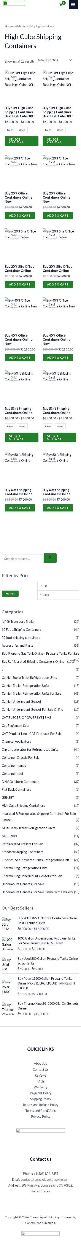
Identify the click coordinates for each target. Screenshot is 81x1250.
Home (9, 26)
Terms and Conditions (40, 1110)
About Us (40, 1063)
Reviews (40, 1075)
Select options (16, 141)
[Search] (50, 558)
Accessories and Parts (17, 645)
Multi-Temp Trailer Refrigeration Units (28, 828)
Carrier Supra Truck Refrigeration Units (29, 677)
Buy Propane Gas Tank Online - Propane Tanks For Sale (40, 653)
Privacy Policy (40, 1116)
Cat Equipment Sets (15, 725)
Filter (10, 593)
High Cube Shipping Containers (23, 805)
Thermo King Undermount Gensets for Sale (32, 876)
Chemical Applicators (16, 741)
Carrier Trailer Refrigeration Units (25, 685)
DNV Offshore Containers (20, 782)
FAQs (40, 1081)
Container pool (12, 773)
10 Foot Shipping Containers (21, 629)
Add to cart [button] (20, 215)
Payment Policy (40, 1093)
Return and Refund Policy (40, 1105)
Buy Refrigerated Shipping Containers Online (33, 661)
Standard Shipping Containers (22, 852)
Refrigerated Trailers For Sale (22, 844)
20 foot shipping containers (21, 637)
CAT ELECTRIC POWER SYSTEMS (26, 717)
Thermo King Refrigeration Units (25, 868)
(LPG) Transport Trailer (18, 621)
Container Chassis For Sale (21, 757)
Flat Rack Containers (16, 789)
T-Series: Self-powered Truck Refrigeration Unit (35, 860)
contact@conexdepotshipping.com (45, 1179)
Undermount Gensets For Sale (23, 884)
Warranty (40, 1087)
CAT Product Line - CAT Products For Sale (32, 733)
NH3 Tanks (9, 836)
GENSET (8, 797)
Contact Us (41, 1069)
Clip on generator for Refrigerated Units (30, 749)
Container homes (14, 765)
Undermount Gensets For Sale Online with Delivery (37, 892)
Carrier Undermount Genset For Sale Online (32, 709)
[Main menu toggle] (73, 4)
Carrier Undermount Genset (21, 701)
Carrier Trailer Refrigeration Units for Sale (31, 693)
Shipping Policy (40, 1099)
